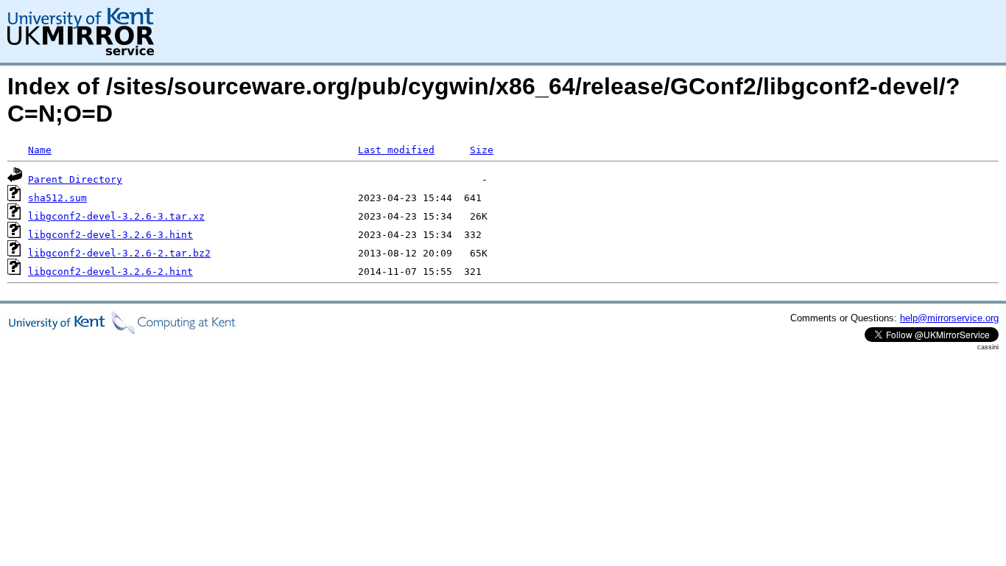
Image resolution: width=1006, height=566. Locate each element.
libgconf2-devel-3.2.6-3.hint (110, 234)
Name (40, 150)
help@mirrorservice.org (949, 318)
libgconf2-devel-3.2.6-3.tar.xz (116, 216)
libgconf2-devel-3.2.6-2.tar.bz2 (119, 253)
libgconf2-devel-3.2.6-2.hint (110, 271)
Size (481, 150)
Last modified (396, 150)
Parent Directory (75, 179)
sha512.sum (57, 197)
